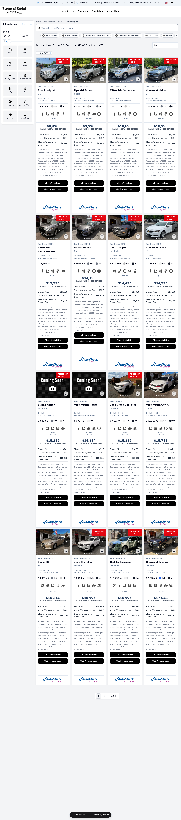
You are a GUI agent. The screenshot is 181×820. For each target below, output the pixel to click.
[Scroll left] (37, 35)
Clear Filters (27, 24)
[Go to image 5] (55, 81)
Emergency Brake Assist (129, 35)
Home (38, 22)
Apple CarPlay (71, 35)
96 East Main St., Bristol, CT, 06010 (57, 3)
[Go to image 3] (51, 81)
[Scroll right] (176, 35)
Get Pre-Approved (52, 189)
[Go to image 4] (53, 81)
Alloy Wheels (51, 35)
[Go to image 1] (48, 81)
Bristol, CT (61, 22)
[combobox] (165, 45)
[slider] (4, 41)
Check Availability (53, 183)
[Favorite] (66, 79)
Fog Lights (153, 35)
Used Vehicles (49, 22)
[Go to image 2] (50, 81)
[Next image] (67, 70)
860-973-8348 (93, 3)
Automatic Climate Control (98, 35)
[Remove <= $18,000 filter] (50, 53)
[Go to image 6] (57, 81)
